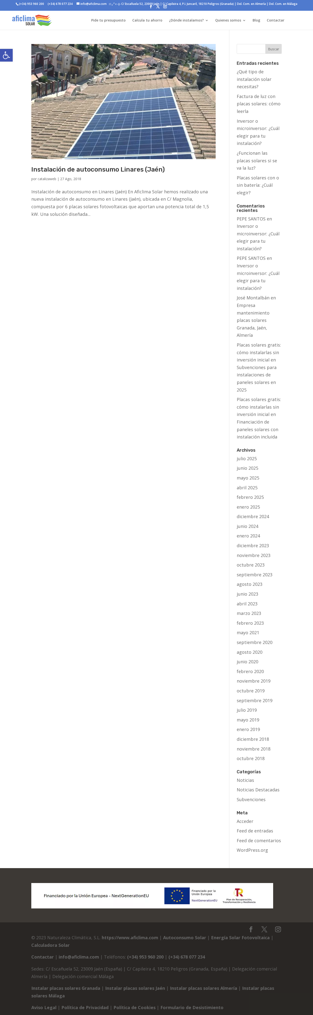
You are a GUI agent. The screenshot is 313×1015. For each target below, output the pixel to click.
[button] (6, 55)
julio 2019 (247, 710)
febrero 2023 (250, 623)
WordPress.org (252, 850)
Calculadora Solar (50, 945)
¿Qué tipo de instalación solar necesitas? (254, 79)
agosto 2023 (249, 584)
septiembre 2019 (254, 700)
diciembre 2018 (253, 739)
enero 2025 (248, 507)
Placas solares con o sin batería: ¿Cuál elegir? (258, 185)
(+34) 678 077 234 (60, 4)
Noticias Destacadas (258, 790)
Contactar (42, 957)
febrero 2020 (250, 671)
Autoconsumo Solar (184, 937)
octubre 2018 (251, 758)
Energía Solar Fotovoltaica (240, 937)
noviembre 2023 (253, 555)
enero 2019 (248, 729)
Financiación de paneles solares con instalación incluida (257, 429)
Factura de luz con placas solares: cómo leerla (258, 103)
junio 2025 (247, 468)
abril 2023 (247, 604)
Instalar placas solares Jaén (135, 988)
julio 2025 (247, 458)
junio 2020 (247, 662)
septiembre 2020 (254, 642)
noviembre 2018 (253, 749)
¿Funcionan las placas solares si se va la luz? (257, 160)
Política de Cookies (134, 1007)
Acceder (245, 821)
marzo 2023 (249, 613)
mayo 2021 (248, 632)
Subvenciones (251, 799)
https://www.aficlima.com (130, 937)
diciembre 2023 (253, 545)
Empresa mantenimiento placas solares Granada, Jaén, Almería (253, 320)
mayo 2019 (248, 720)
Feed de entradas (255, 831)
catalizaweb (47, 178)
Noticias (245, 780)
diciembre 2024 (253, 516)
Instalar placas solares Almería (203, 988)
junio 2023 (247, 594)
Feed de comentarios (259, 840)
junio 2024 (247, 526)
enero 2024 (248, 536)
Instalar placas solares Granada (65, 988)
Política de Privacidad (85, 1007)
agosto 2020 (249, 652)
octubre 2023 (251, 565)
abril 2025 (247, 488)
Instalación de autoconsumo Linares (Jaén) (98, 169)
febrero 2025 (250, 497)
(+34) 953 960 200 (31, 4)
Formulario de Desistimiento (192, 1007)
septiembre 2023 (254, 575)
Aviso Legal (43, 1007)
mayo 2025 (248, 478)
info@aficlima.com (79, 957)
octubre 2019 (251, 691)
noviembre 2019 (253, 681)
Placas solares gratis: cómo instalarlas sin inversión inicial (259, 352)
